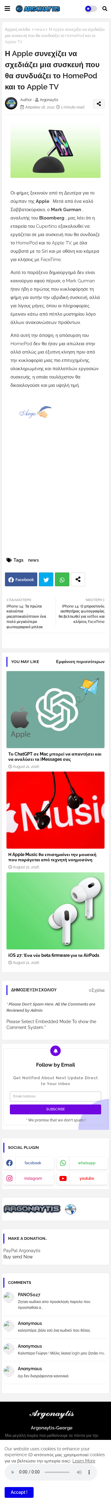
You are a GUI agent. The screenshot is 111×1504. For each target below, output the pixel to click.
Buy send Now (18, 1256)
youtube (87, 1178)
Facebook (24, 579)
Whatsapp (62, 579)
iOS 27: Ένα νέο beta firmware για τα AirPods (53, 955)
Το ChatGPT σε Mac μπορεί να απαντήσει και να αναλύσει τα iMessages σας (54, 757)
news (40, 29)
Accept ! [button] (19, 1492)
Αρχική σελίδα (17, 29)
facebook (33, 1163)
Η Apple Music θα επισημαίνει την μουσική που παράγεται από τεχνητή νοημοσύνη (52, 857)
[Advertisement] (55, 497)
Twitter (46, 579)
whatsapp (87, 1163)
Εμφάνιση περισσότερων (80, 661)
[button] (105, 8)
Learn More (83, 1460)
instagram (33, 1178)
